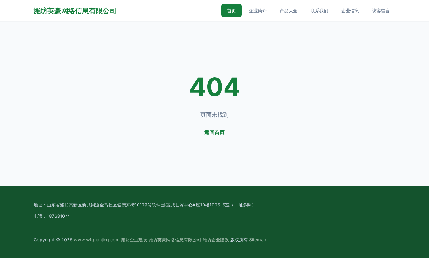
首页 (231, 10)
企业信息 (350, 10)
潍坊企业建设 (134, 239)
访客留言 (381, 10)
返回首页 (214, 132)
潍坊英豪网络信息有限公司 (75, 10)
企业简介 (258, 10)
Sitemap (257, 239)
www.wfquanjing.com (97, 239)
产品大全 (288, 10)
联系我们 (319, 10)
